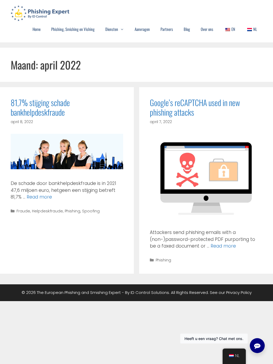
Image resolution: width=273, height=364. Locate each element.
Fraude (23, 211)
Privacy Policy (239, 292)
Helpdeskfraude (47, 211)
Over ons (207, 29)
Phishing (72, 211)
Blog (187, 29)
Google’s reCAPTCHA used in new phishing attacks (195, 107)
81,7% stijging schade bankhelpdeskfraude (40, 107)
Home (37, 29)
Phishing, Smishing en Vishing (73, 29)
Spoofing (91, 211)
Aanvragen (142, 29)
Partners (166, 29)
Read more (39, 197)
